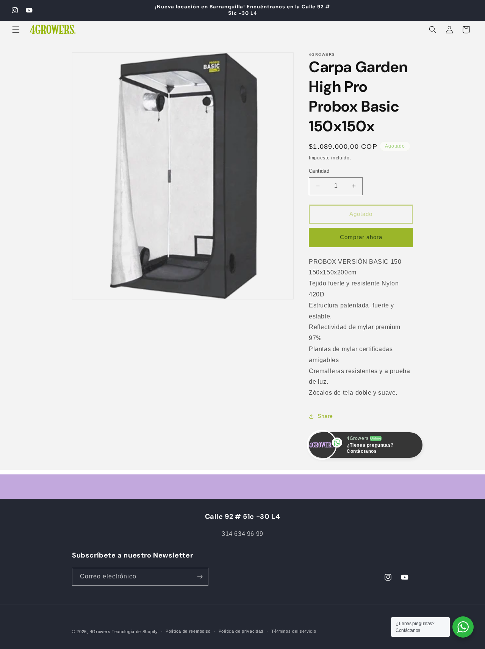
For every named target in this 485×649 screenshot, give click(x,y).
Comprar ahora (361, 237)
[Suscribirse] (199, 577)
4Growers (100, 631)
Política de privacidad (241, 631)
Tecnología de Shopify (135, 631)
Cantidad (319, 171)
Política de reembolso (188, 631)
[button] (16, 29)
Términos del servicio (293, 631)
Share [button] (325, 416)
